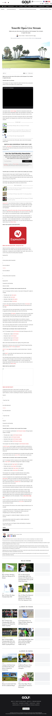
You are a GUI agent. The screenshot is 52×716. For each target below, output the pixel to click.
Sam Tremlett (22, 35)
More (47, 6)
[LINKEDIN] (12, 536)
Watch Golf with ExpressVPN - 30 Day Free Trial (13, 245)
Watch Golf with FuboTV (8, 387)
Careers (38, 703)
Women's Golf (41, 6)
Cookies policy (32, 703)
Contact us (29, 701)
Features (35, 6)
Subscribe (46, 3)
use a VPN (17, 455)
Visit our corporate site (38, 712)
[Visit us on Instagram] (45, 1)
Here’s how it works (38, 38)
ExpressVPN (5, 203)
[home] (2, 6)
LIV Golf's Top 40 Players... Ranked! (45, 9)
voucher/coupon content (21, 550)
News (5, 6)
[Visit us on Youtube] (48, 1)
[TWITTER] (8, 536)
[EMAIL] (15, 536)
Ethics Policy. (13, 222)
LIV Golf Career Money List (11, 9)
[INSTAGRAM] (10, 536)
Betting (20, 6)
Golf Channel (16, 331)
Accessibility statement (24, 703)
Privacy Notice (6, 164)
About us (13, 701)
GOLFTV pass (6, 446)
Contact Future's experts (20, 701)
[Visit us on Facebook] (43, 1)
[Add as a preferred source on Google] (26, 709)
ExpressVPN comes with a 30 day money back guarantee (18, 210)
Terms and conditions (36, 701)
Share (5, 73)
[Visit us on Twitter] (46, 1)
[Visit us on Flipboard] (49, 1)
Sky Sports (9, 146)
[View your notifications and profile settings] (8, 3)
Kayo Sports (7, 461)
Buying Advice (11, 6)
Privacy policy (15, 703)
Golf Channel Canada (21, 430)
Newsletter (31, 73)
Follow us (26, 73)
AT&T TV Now (12, 346)
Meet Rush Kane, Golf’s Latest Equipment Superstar (27, 9)
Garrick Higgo (13, 111)
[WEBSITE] (13, 536)
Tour (25, 6)
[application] (18, 97)
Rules (30, 6)
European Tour (17, 481)
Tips (16, 6)
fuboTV (18, 346)
